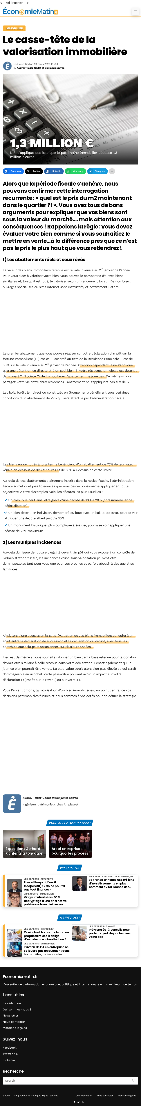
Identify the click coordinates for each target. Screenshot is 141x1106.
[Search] (134, 1080)
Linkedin (9, 1060)
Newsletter (10, 1015)
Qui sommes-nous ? (17, 1009)
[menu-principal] (135, 11)
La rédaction (12, 1003)
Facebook (10, 1047)
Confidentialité (84, 1095)
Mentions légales (15, 1028)
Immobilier (14, 28)
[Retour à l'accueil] (63, 11)
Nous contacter (14, 1021)
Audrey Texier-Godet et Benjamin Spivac (50, 798)
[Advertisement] (70, 320)
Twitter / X (10, 1054)
